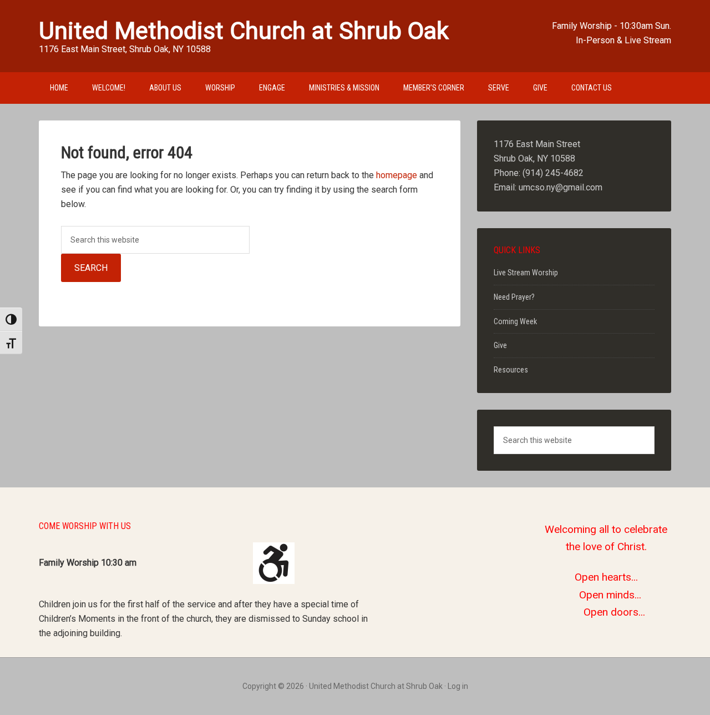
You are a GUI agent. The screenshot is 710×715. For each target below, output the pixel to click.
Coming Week (515, 321)
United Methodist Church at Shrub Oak (244, 30)
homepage (396, 175)
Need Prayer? (514, 297)
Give (500, 345)
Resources (511, 369)
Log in (458, 686)
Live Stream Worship (526, 272)
